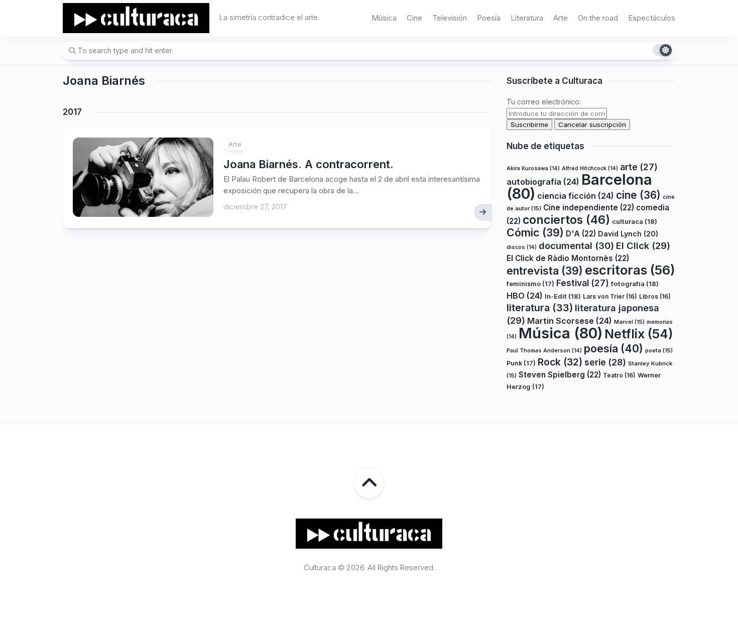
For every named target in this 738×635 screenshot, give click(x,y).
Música (384, 18)
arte (639, 167)
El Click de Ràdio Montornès (568, 258)
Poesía (489, 18)
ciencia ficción (575, 196)
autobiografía (543, 182)
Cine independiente (588, 207)
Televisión (449, 18)
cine (638, 195)
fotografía (635, 284)
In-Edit (563, 296)
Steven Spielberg (560, 374)
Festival (582, 283)
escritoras (630, 270)
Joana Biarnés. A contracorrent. (308, 164)
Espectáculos (651, 18)
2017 (72, 112)
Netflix (638, 333)
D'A (581, 233)
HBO (525, 296)
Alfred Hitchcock (590, 168)
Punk (521, 363)
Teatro (619, 375)
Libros (655, 296)
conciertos (566, 220)
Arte (560, 18)
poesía (613, 348)
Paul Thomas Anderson (544, 350)
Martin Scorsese (569, 321)
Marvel (629, 321)
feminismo (530, 284)
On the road (598, 18)
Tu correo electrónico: (544, 101)
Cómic (535, 232)
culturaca (634, 221)
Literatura (527, 18)
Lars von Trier (610, 296)
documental (576, 245)
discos (522, 247)
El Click (643, 245)
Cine (414, 18)
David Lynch (628, 233)
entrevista (545, 270)
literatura (540, 308)
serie (605, 362)
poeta (659, 350)
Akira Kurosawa (533, 168)
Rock (560, 362)
